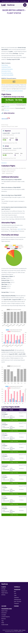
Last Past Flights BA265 (7, 75)
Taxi (15, 593)
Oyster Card (4, 610)
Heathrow (11, 5)
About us (23, 630)
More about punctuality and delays (14, 90)
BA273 (19, 229)
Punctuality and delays (7, 73)
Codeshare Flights (6, 67)
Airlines (3, 594)
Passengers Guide (6, 608)
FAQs (2, 622)
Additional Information (7, 69)
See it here (7, 106)
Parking (16, 606)
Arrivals (3, 588)
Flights (3, 587)
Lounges (3, 614)
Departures (4, 590)
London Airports (5, 616)
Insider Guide (4, 624)
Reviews (3, 618)
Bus (15, 591)
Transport (17, 589)
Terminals (17, 587)
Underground (17, 599)
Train (15, 595)
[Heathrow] (3, 5)
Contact (20, 630)
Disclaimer (16, 630)
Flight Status (4, 65)
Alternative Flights (6, 71)
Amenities (4, 612)
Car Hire (3, 606)
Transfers (16, 597)
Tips (2, 620)
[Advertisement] (14, 31)
